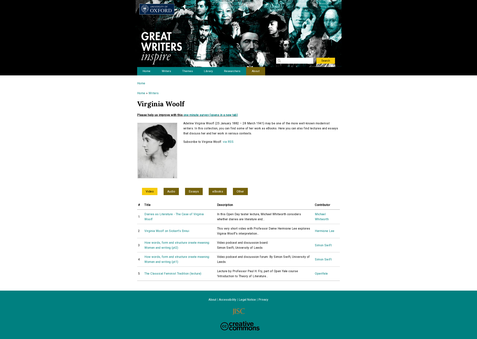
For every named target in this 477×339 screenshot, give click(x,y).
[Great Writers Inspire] (156, 9)
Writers (166, 71)
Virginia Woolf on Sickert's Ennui (166, 231)
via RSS (228, 142)
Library (208, 71)
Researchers (232, 71)
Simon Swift (323, 245)
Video (150, 191)
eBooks (217, 191)
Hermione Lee (324, 231)
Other (240, 191)
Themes (187, 71)
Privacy (263, 299)
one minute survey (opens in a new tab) (211, 115)
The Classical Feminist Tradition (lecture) (172, 273)
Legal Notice (247, 299)
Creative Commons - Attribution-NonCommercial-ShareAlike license (240, 325)
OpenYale (321, 273)
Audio (171, 191)
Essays (194, 191)
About (256, 71)
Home (147, 71)
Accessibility (227, 299)
